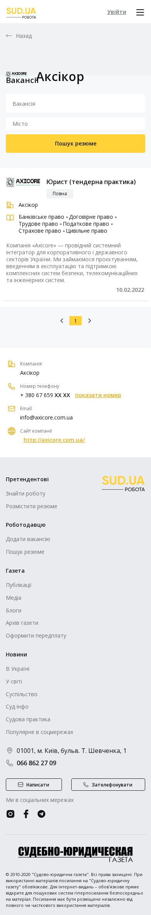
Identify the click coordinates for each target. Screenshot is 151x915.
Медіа (13, 597)
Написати (37, 784)
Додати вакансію (28, 539)
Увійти (116, 11)
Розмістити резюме (31, 506)
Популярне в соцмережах (39, 732)
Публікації (19, 585)
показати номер (98, 395)
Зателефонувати (112, 784)
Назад (24, 35)
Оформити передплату (36, 635)
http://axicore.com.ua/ (54, 439)
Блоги (13, 610)
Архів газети (22, 622)
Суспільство (22, 694)
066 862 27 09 (36, 763)
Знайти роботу (25, 493)
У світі (14, 681)
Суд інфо (17, 706)
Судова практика (28, 719)
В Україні (17, 668)
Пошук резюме (75, 143)
